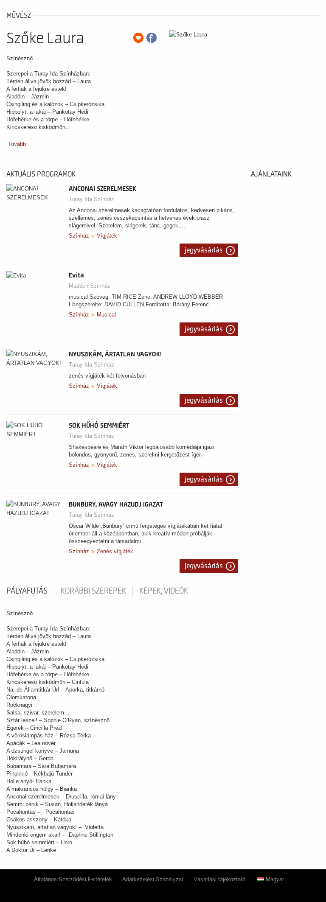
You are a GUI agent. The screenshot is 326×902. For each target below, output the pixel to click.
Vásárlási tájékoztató (219, 879)
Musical (106, 314)
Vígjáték (107, 236)
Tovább (17, 144)
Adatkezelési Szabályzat (152, 879)
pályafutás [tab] (27, 591)
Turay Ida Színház (91, 199)
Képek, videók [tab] (163, 591)
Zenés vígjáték (115, 551)
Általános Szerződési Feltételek (73, 879)
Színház (79, 236)
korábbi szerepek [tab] (93, 591)
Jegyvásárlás (204, 250)
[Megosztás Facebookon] (151, 38)
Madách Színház (89, 286)
